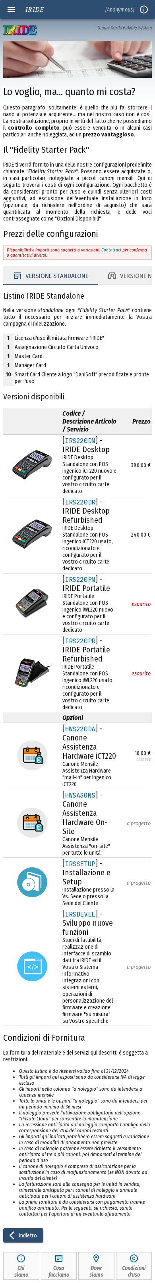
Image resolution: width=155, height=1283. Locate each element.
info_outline (144, 9)
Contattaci (111, 250)
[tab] (50, 275)
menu (11, 9)
